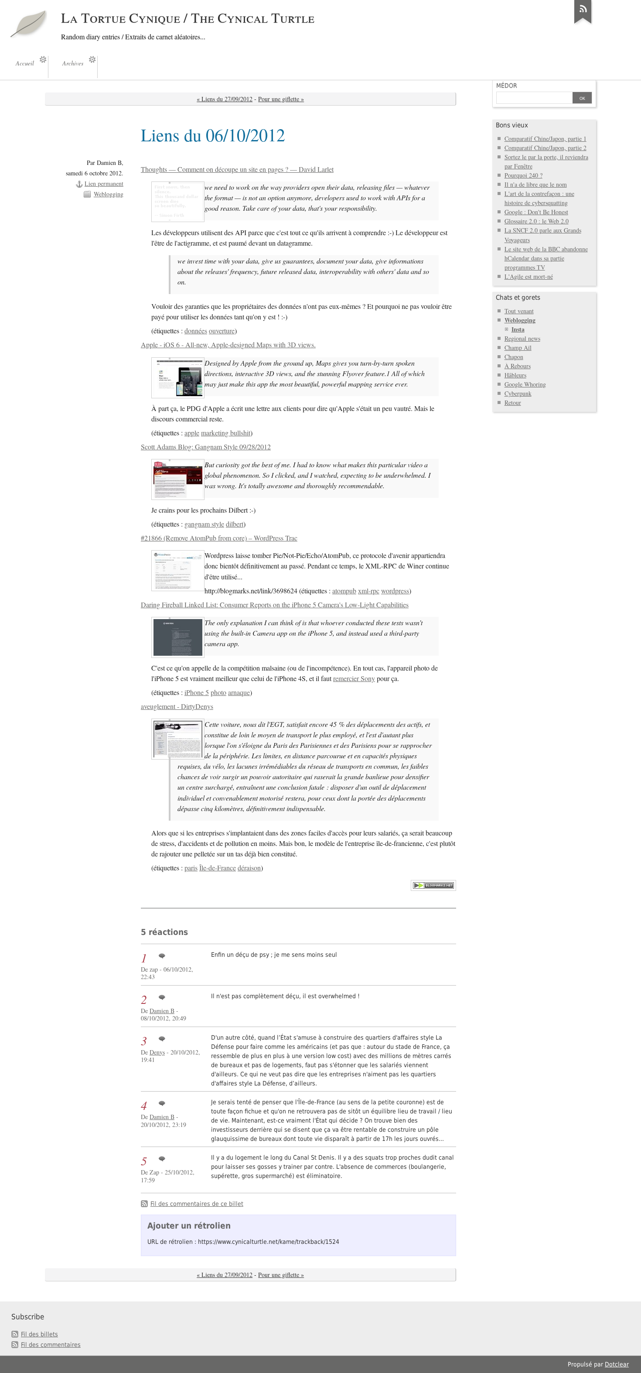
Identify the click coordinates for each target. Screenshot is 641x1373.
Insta (518, 329)
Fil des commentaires (51, 1344)
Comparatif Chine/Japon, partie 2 (545, 148)
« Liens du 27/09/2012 (224, 99)
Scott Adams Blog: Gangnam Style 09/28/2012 (206, 447)
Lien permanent (104, 183)
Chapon (514, 357)
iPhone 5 (196, 692)
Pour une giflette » (281, 99)
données (195, 331)
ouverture (222, 331)
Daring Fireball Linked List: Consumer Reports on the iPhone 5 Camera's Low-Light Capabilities (275, 604)
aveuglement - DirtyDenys (177, 706)
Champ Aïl (518, 347)
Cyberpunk (518, 393)
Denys (157, 1052)
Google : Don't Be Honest (536, 212)
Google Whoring (525, 384)
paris (191, 868)
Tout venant (519, 311)
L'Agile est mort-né (529, 276)
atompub (344, 591)
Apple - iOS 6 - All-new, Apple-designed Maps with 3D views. (228, 344)
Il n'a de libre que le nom (536, 184)
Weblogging (108, 194)
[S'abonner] (583, 23)
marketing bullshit (225, 433)
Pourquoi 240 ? (523, 175)
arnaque (239, 692)
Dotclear (617, 1364)
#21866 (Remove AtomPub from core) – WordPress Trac (219, 538)
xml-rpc (368, 591)
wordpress (395, 591)
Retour (513, 402)
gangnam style (204, 524)
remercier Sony (354, 678)
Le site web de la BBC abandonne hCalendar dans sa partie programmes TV (546, 258)
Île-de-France (217, 868)
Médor (506, 85)
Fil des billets (39, 1334)
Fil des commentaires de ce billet (196, 1203)
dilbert (234, 524)
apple (191, 433)
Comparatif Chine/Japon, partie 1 (545, 138)
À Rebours (518, 366)
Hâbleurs (515, 375)
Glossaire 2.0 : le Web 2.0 (537, 221)
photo (218, 692)
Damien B (162, 1011)
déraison (249, 868)
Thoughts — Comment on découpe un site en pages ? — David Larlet (237, 169)
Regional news (522, 338)
